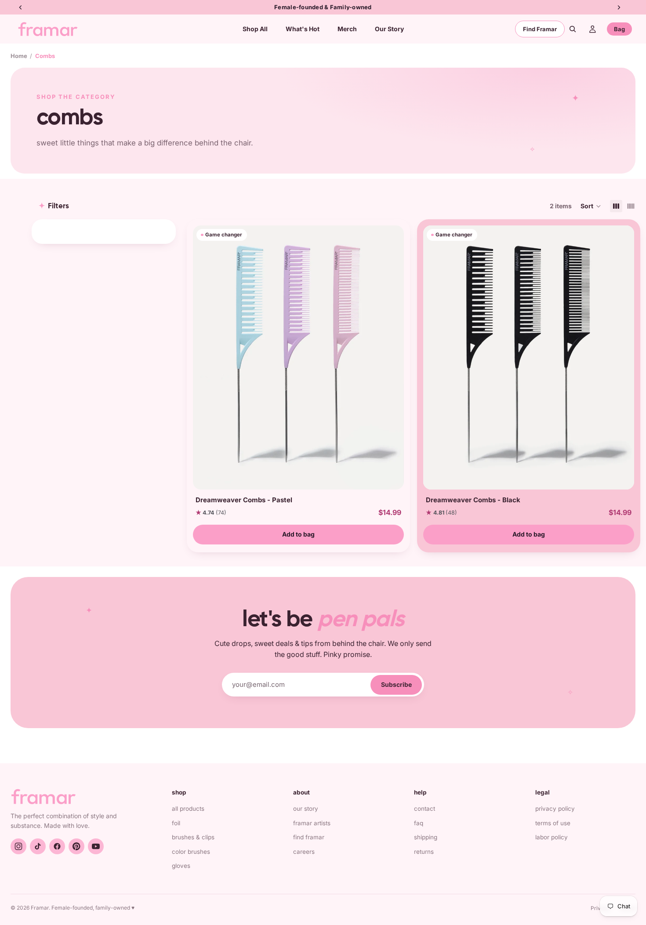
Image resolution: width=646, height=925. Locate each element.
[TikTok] (38, 846)
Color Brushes (191, 851)
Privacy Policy (555, 808)
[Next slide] (394, 357)
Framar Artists (311, 823)
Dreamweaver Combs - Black (473, 500)
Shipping (425, 837)
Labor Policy (551, 837)
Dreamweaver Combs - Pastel (244, 500)
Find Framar (540, 29)
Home (19, 55)
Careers (304, 851)
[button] (591, 206)
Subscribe (396, 684)
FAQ (418, 823)
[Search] (572, 29)
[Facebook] (57, 846)
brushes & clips (193, 837)
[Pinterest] (76, 846)
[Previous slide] (202, 357)
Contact (424, 808)
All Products (188, 808)
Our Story (305, 808)
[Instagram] (18, 846)
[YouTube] (96, 846)
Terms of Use (552, 823)
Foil (176, 823)
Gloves (181, 865)
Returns (424, 851)
